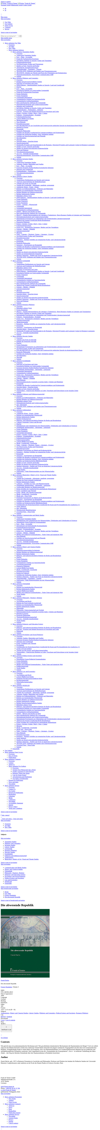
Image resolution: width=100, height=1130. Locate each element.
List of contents (10, 1020)
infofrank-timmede (7, 1086)
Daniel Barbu (5, 980)
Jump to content (6, 1)
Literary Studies (34, 1013)
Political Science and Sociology (65, 1013)
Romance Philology (82, 1013)
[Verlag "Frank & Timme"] (18, 3)
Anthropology (5, 1013)
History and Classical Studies (19, 1013)
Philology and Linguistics (47, 1013)
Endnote (9, 1016)
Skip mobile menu (6, 38)
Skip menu (4, 17)
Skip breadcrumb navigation (9, 888)
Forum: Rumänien (6, 987)
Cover (3, 1020)
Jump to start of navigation (9, 32)
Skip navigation (5, 19)
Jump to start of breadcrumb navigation (13, 900)
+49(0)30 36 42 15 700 (12, 1088)
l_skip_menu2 (5, 815)
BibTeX (3, 1016)
